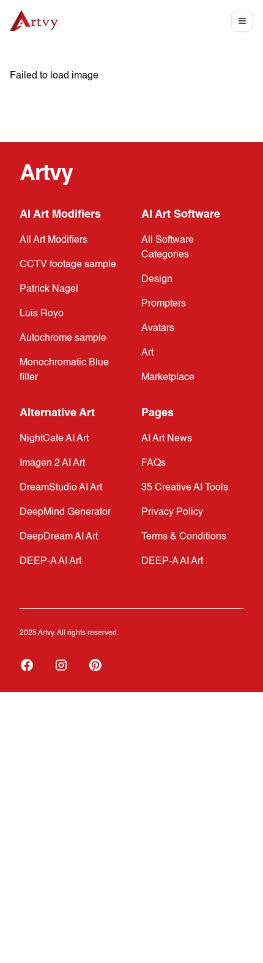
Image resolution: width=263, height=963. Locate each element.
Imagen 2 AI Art (52, 463)
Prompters (163, 304)
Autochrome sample (63, 338)
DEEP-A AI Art (50, 561)
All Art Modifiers (53, 240)
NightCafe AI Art (54, 439)
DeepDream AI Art (59, 537)
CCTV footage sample (68, 265)
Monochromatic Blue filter (64, 370)
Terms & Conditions (183, 537)
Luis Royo (42, 314)
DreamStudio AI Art (61, 488)
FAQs (153, 463)
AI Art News (166, 439)
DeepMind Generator (65, 512)
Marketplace (167, 378)
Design (156, 279)
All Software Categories (167, 247)
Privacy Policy (172, 512)
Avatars (157, 328)
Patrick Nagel (49, 289)
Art (147, 353)
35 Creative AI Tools (184, 488)
